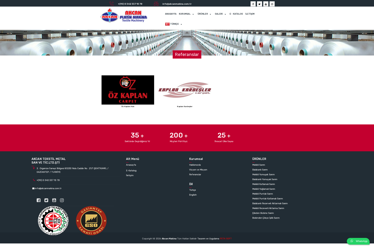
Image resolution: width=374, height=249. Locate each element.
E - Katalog (236, 14)
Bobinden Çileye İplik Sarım (266, 218)
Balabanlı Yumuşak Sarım (264, 179)
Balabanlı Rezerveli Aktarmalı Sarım (270, 203)
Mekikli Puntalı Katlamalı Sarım (267, 198)
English (193, 195)
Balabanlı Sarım (260, 169)
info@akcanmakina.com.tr (48, 188)
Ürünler (203, 14)
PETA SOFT (226, 238)
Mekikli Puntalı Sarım (262, 193)
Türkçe (192, 190)
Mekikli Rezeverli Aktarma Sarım (268, 208)
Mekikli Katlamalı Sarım (263, 184)
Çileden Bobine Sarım (263, 213)
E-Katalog (131, 170)
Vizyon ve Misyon (198, 169)
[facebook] (253, 3)
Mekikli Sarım (258, 165)
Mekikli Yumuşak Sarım (263, 174)
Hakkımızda (195, 165)
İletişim (249, 14)
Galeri (219, 14)
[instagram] (62, 200)
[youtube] (265, 3)
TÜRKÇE (174, 24)
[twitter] (259, 3)
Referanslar (195, 174)
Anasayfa (170, 14)
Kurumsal (185, 14)
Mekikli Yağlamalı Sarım (263, 189)
